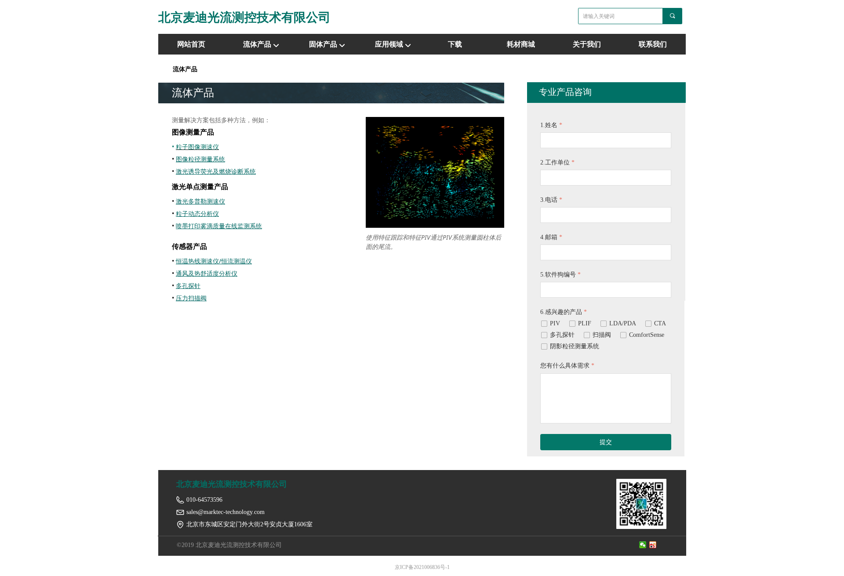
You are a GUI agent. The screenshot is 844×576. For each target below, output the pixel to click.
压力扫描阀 (191, 298)
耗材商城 (521, 44)
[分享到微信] (643, 544)
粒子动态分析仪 (197, 213)
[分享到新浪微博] (653, 544)
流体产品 (257, 44)
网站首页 (191, 44)
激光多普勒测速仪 (200, 201)
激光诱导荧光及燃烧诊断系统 (216, 171)
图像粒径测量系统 (200, 159)
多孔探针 (188, 285)
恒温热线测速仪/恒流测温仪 (214, 261)
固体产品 (323, 44)
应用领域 (389, 44)
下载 (455, 44)
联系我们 (653, 44)
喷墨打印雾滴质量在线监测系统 (219, 226)
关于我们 (587, 44)
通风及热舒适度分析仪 (206, 273)
